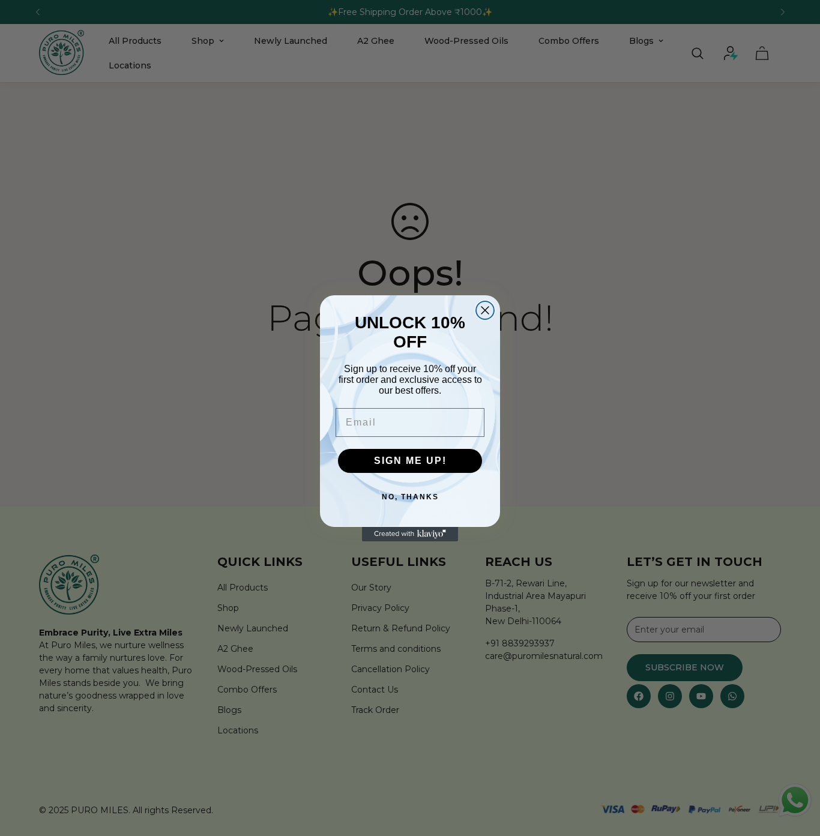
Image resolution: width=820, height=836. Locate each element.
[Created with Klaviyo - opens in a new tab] (410, 534)
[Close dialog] (485, 310)
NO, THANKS (410, 497)
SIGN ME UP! (410, 461)
